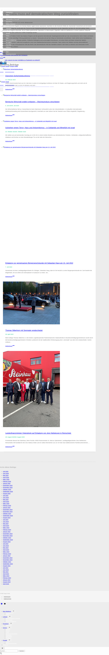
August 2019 (6, 582)
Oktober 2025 (7, 489)
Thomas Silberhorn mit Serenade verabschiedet (24, 330)
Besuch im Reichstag (11, 40)
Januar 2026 (6, 483)
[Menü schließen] (0, 607)
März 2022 (6, 576)
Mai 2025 (5, 499)
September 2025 (8, 491)
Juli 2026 (5, 471)
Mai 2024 (5, 523)
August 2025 (6, 493)
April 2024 (6, 525)
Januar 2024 (6, 531)
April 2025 (6, 501)
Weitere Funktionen (10, 24)
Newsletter (8, 42)
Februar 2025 (7, 505)
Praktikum (8, 47)
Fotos (7, 38)
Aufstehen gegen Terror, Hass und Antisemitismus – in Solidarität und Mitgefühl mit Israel (40, 128)
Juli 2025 (5, 495)
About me (6, 56)
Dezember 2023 (7, 533)
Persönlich (6, 623)
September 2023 (8, 539)
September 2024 (8, 515)
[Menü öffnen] (1, 89)
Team (7, 51)
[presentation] (49, 95)
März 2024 (6, 527)
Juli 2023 (5, 544)
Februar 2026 (7, 481)
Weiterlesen (9, 115)
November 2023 (7, 535)
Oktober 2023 (7, 537)
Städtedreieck (9, 12)
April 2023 (6, 550)
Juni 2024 (6, 521)
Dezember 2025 (7, 485)
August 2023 (6, 541)
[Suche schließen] (2, 648)
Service (5, 627)
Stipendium (8, 44)
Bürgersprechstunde (11, 54)
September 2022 (8, 564)
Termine (8, 33)
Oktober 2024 (7, 513)
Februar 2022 (7, 578)
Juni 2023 (6, 546)
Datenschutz (7, 599)
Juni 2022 (6, 570)
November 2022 (7, 560)
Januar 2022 (6, 580)
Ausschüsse (9, 21)
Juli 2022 (5, 568)
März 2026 (6, 479)
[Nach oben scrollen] (1, 604)
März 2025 (6, 503)
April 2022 (6, 574)
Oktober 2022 (7, 562)
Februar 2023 (7, 554)
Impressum (7, 597)
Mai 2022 (5, 572)
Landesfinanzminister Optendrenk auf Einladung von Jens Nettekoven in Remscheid (38, 433)
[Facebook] (1, 63)
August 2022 (6, 566)
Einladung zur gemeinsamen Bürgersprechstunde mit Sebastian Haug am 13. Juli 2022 (39, 263)
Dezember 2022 (7, 558)
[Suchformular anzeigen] (2, 60)
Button (12, 79)
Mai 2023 (5, 548)
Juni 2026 (6, 473)
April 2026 (6, 477)
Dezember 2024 (7, 509)
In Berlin (5, 617)
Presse (7, 35)
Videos (7, 14)
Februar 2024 (7, 529)
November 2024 (7, 511)
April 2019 (6, 584)
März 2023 (6, 552)
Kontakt (5, 640)
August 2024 (6, 517)
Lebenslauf (8, 28)
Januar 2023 (6, 556)
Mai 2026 (5, 475)
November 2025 (7, 487)
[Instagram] (5, 63)
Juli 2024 (5, 519)
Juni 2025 (6, 497)
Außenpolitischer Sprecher (12, 19)
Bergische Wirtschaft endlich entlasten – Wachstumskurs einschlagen (32, 102)
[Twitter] (3, 63)
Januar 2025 (6, 507)
